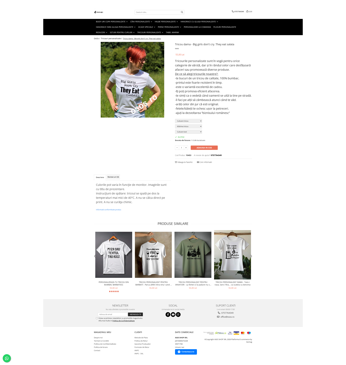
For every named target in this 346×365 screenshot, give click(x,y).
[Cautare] (182, 12)
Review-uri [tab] (113, 177)
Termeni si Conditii (101, 341)
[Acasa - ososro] (107, 12)
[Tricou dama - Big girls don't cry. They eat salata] (132, 80)
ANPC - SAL (138, 353)
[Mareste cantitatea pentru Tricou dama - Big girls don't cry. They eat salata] (186, 148)
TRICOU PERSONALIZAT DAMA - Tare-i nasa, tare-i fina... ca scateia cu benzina (232, 283)
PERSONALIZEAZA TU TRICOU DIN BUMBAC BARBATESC (114, 283)
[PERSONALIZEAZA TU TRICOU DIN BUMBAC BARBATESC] (113, 255)
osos (177, 48)
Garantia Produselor (142, 344)
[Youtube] (173, 314)
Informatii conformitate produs (108, 209)
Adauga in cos (204, 147)
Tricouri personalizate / (112, 38)
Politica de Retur (141, 341)
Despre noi (98, 337)
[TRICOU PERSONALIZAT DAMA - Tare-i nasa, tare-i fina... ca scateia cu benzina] (232, 254)
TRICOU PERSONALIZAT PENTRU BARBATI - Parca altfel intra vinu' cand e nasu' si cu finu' (153, 283)
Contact (97, 350)
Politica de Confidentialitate (123, 320)
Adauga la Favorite (185, 162)
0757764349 (227, 312)
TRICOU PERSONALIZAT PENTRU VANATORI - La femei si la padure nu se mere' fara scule (193, 283)
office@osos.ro (227, 316)
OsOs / (97, 38)
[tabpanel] (132, 80)
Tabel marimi (172, 32)
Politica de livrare (101, 347)
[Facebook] (168, 314)
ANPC (136, 350)
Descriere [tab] (100, 177)
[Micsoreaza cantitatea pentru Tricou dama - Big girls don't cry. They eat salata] (177, 148)
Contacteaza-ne (188, 352)
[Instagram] (178, 314)
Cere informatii (205, 162)
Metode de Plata (141, 337)
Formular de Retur (141, 347)
